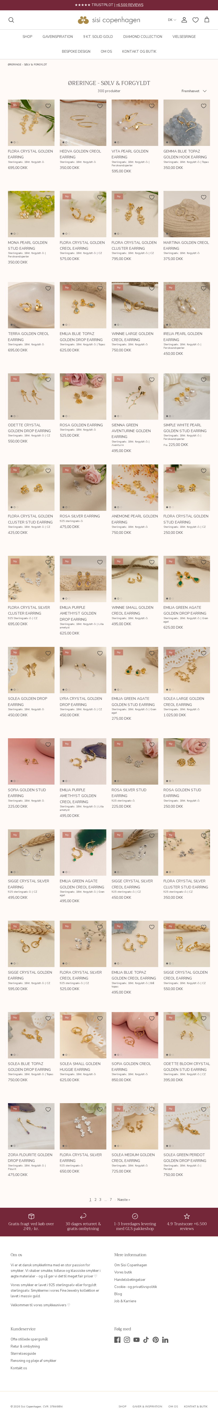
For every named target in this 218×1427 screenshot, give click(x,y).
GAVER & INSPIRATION (147, 1406)
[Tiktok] (146, 1340)
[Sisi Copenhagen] (109, 20)
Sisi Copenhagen (31, 1406)
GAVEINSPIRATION (58, 36)
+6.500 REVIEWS (129, 5)
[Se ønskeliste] (195, 20)
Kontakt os (19, 1368)
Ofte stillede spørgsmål (29, 1339)
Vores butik (123, 1272)
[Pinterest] (156, 1340)
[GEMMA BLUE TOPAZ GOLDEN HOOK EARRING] (187, 123)
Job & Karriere (125, 1301)
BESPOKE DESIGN (76, 51)
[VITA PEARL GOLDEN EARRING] (135, 123)
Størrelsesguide (23, 1353)
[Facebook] (117, 1340)
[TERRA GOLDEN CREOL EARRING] (31, 305)
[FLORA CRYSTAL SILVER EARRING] (83, 1126)
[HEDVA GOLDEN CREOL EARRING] (83, 123)
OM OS (106, 51)
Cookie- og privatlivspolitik (135, 1287)
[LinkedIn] (165, 1340)
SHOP (27, 36)
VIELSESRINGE (184, 36)
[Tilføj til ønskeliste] (48, 106)
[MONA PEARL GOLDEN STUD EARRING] (31, 214)
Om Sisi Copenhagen (130, 1265)
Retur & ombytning (25, 1346)
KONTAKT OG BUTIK (139, 51)
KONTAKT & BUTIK (195, 1406)
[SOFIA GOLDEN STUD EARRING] (31, 761)
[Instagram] (127, 1340)
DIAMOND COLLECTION (142, 36)
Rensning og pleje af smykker (33, 1360)
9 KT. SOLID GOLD (98, 36)
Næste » (124, 1199)
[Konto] (183, 20)
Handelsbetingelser (129, 1279)
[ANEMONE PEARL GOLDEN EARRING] (135, 487)
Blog (118, 1294)
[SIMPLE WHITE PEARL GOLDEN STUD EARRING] (187, 396)
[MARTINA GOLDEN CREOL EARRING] (187, 214)
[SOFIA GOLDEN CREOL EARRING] (135, 1035)
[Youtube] (136, 1340)
